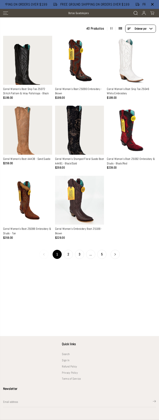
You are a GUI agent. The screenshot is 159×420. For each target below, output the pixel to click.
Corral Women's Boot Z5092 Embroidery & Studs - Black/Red (131, 161)
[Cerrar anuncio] (152, 4)
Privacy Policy (70, 373)
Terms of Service (71, 379)
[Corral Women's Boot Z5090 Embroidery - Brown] (79, 60)
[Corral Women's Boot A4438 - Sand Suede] (27, 130)
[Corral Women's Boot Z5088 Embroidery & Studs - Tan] (27, 200)
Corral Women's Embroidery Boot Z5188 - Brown (78, 231)
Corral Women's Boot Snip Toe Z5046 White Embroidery (128, 91)
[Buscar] (135, 13)
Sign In (65, 360)
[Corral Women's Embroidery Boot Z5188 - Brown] (79, 200)
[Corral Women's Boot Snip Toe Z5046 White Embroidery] (131, 60)
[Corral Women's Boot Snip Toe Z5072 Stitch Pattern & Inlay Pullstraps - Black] (27, 60)
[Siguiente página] (115, 254)
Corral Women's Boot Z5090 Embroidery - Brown (78, 91)
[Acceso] (144, 13)
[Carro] (152, 13)
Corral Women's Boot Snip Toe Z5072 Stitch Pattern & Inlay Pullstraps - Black (26, 91)
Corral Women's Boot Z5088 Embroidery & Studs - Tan (27, 231)
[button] (5, 13)
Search (66, 354)
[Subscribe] (154, 402)
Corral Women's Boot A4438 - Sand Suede (26, 159)
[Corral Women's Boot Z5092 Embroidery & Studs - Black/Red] (131, 130)
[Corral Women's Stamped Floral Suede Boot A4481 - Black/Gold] (79, 130)
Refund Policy (69, 366)
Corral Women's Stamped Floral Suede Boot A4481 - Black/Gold (79, 161)
